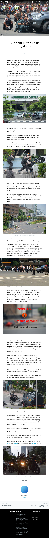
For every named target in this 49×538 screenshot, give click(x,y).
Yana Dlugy (33, 443)
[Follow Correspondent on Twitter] (37, 2)
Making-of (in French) (35, 517)
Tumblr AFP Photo (35, 519)
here (11, 287)
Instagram (15, 443)
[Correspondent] (10, 1)
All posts (24, 497)
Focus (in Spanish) (35, 514)
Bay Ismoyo (24, 495)
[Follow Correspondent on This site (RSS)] (40, 2)
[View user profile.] (24, 489)
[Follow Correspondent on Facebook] (33, 2)
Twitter (9, 443)
